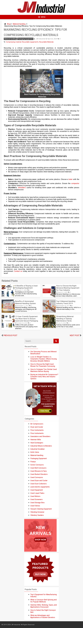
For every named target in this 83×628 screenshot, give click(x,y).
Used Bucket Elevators (39, 474)
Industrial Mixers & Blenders (41, 446)
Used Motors (35, 496)
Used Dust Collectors (38, 484)
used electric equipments (40, 487)
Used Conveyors (36, 477)
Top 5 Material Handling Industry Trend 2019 (65, 302)
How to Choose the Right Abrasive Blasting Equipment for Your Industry (67, 288)
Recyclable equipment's (30, 42)
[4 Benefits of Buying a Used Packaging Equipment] (8, 296)
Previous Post (10, 335)
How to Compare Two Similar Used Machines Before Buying (43, 370)
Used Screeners (36, 499)
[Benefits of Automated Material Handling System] (8, 312)
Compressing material (13, 42)
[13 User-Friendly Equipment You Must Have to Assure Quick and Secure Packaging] (8, 327)
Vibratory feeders (37, 515)
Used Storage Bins (37, 503)
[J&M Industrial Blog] (41, 13)
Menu (43, 17)
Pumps (33, 462)
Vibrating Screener (37, 512)
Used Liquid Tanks (37, 493)
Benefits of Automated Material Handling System (25, 302)
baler (71, 179)
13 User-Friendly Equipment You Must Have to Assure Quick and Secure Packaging (26, 318)
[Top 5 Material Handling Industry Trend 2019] (49, 312)
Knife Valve (34, 452)
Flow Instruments (37, 430)
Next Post (75, 335)
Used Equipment (36, 490)
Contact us (18, 271)
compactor (75, 183)
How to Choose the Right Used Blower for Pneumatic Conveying (42, 365)
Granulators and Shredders (40, 436)
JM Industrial (40, 39)
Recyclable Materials (46, 42)
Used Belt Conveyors (38, 468)
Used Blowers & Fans (38, 471)
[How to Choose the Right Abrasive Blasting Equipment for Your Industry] (49, 296)
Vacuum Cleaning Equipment (41, 509)
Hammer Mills (35, 440)
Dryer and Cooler (36, 427)
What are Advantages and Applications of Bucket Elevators (42, 616)
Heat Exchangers (36, 443)
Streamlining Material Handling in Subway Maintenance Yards (64, 318)
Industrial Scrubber (37, 449)
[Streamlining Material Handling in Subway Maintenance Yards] (49, 327)
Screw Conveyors (37, 465)
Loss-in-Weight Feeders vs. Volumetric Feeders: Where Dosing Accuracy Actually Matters (43, 359)
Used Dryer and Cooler (38, 481)
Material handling (19, 24)
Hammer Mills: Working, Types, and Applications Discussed (43, 606)
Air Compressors (36, 424)
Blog (8, 24)
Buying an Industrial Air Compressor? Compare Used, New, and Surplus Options (44, 376)
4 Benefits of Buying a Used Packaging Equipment (26, 287)
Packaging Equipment (25, 39)
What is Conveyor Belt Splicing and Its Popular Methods (43, 601)
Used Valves (35, 506)
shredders (22, 188)
